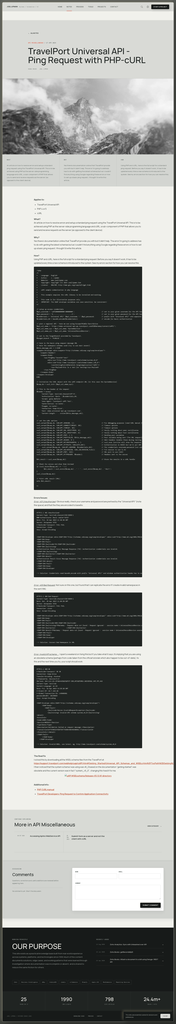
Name (76, 872)
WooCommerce (107, 982)
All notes (33, 33)
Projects (102, 7)
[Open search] (141, 6)
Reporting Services (123, 982)
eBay (43, 982)
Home (60, 7)
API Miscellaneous (35, 43)
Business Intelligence (29, 982)
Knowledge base (79, 1016)
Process (80, 7)
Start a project (160, 7)
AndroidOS (52, 982)
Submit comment (150, 905)
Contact (114, 7)
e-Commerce (74, 982)
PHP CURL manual (45, 789)
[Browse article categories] (73, 7)
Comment (78, 883)
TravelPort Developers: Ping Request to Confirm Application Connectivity (72, 794)
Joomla (63, 982)
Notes (69, 7)
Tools (90, 7)
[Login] (147, 6)
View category (154, 826)
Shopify (84, 982)
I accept (165, 1016)
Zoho (15, 982)
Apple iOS (95, 982)
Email (121, 872)
